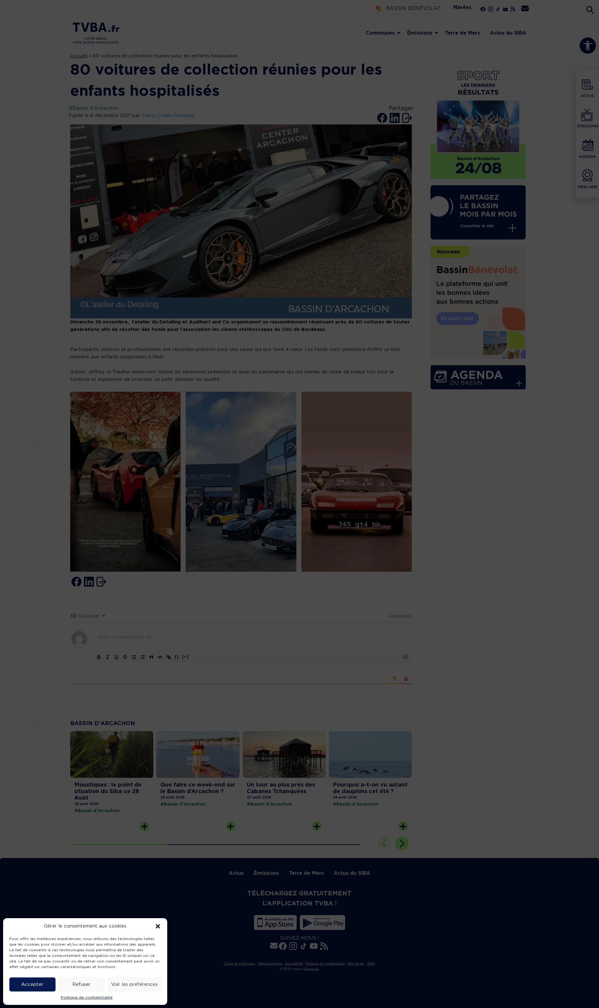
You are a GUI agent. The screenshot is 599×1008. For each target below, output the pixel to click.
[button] (158, 926)
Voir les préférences (134, 984)
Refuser (81, 984)
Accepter (32, 984)
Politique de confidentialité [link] (87, 997)
